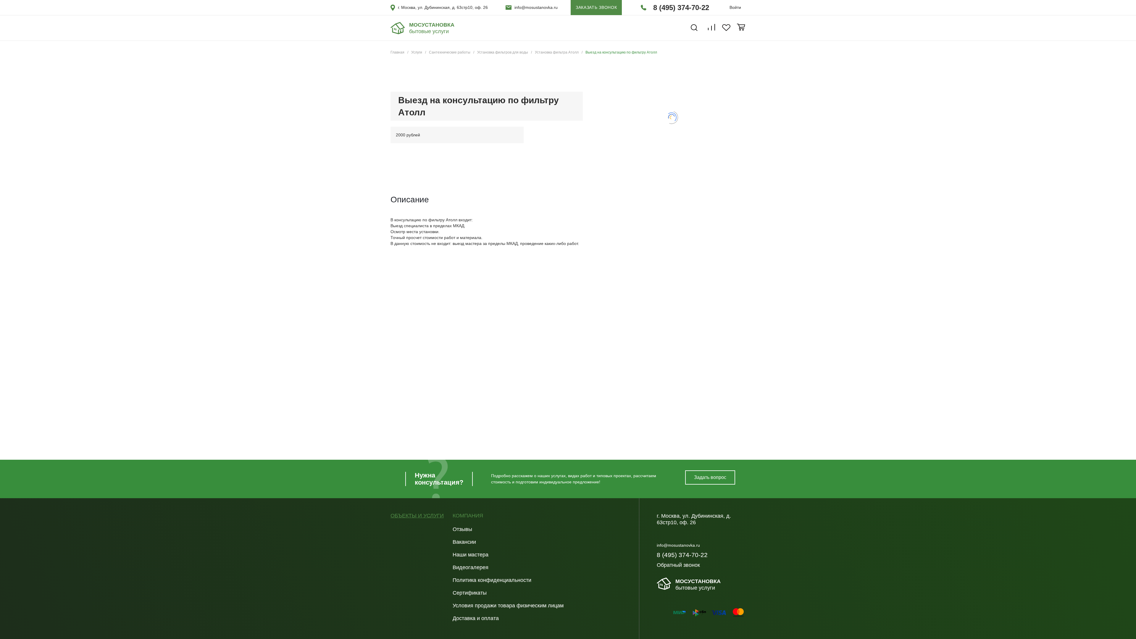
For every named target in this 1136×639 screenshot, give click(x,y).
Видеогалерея (470, 567)
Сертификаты (470, 593)
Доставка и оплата (476, 618)
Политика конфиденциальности (492, 580)
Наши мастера (470, 555)
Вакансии (464, 542)
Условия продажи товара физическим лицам (508, 606)
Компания (468, 516)
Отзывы (462, 529)
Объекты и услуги (417, 516)
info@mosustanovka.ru (536, 7)
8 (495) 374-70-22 (681, 8)
